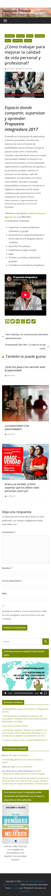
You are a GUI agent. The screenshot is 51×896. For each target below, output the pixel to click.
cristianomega (8, 759)
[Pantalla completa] (45, 693)
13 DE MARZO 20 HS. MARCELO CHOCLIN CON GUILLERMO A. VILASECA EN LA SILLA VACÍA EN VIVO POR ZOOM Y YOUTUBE (24, 719)
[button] (25, 677)
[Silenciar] (41, 693)
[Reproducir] (5, 693)
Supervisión (17, 41)
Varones (28, 41)
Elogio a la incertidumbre (21, 766)
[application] (25, 677)
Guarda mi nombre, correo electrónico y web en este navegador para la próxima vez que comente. (24, 615)
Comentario (9, 532)
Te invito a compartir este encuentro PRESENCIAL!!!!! (25, 740)
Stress (8, 41)
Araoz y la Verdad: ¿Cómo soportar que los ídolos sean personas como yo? (22, 487)
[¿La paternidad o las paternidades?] (25, 387)
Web (4, 593)
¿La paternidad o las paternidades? (17, 427)
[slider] (23, 693)
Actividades (10, 36)
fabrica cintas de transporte (14, 778)
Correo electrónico (12, 580)
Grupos (29, 36)
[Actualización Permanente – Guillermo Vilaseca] (25, 9)
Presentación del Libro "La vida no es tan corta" (25, 346)
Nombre (7, 568)
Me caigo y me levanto (18, 755)
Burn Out (20, 36)
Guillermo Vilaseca (25, 69)
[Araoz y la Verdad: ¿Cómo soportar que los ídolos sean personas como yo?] (25, 445)
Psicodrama (40, 36)
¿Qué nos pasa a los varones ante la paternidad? (25, 368)
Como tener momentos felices (15, 726)
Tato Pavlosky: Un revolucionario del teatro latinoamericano (26, 336)
